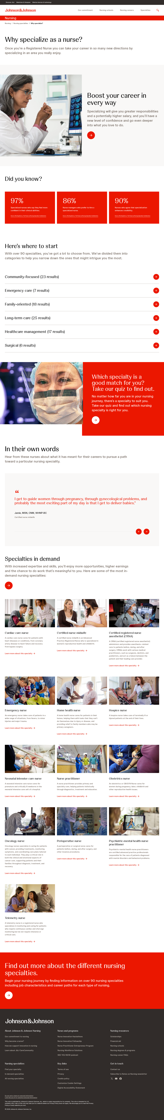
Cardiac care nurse (17, 633)
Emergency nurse (16, 710)
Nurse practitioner (68, 778)
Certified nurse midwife (71, 633)
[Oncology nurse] (30, 821)
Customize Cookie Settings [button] (69, 1083)
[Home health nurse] (82, 691)
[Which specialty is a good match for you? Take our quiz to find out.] (41, 393)
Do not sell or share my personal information (19, 1096)
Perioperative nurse (69, 841)
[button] (82, 277)
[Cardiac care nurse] (30, 613)
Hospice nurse (118, 710)
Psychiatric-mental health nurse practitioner (128, 842)
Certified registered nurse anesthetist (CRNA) (125, 634)
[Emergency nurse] (30, 691)
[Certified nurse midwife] (82, 613)
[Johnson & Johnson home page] (20, 10)
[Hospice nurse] (134, 691)
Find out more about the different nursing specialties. (65, 969)
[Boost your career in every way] (41, 115)
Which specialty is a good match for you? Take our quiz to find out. (123, 383)
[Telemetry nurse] (30, 898)
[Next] (146, 532)
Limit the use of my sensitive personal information (21, 1098)
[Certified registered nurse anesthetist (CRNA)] (134, 613)
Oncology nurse (15, 841)
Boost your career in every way (116, 99)
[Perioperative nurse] (82, 821)
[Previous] (139, 532)
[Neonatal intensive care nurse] (30, 759)
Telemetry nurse (15, 918)
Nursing (8, 23)
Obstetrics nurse (119, 778)
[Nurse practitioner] (82, 759)
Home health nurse (68, 710)
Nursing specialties (20, 23)
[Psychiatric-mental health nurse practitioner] (134, 821)
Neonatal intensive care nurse (23, 778)
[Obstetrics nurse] (134, 759)
